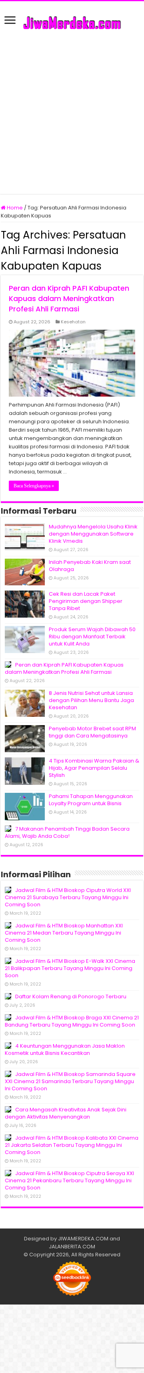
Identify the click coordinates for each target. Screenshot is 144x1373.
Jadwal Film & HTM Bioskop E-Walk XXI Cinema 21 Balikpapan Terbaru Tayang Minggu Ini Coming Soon (70, 968)
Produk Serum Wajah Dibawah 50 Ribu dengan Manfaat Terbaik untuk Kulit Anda (92, 636)
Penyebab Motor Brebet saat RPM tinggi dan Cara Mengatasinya (92, 732)
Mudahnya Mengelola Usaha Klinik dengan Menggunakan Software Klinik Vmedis (93, 534)
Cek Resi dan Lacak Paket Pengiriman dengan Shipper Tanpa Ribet (85, 601)
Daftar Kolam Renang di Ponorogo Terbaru (70, 996)
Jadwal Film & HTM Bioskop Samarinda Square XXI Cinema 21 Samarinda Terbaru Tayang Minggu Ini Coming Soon (70, 1081)
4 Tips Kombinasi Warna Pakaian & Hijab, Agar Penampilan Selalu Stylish (94, 768)
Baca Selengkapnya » (34, 486)
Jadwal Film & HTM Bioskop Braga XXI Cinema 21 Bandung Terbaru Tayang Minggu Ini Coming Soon (72, 1021)
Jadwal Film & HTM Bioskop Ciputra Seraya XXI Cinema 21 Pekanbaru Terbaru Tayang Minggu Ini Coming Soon (69, 1180)
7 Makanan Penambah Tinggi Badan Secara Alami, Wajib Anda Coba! (67, 832)
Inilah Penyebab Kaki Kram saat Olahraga (90, 565)
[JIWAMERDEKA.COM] (72, 22)
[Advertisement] (72, 110)
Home (14, 207)
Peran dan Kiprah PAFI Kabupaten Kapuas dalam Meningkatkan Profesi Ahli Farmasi (69, 298)
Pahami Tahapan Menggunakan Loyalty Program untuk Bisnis (91, 799)
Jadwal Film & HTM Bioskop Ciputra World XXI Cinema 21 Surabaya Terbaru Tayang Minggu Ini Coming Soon (68, 897)
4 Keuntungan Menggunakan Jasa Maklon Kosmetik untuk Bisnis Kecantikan (65, 1049)
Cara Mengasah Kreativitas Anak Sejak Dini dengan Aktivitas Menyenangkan (65, 1113)
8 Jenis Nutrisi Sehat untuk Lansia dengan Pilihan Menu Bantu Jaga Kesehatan (91, 700)
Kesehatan (73, 322)
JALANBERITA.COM (72, 1246)
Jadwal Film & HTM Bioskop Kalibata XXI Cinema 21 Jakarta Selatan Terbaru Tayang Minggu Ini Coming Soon (71, 1145)
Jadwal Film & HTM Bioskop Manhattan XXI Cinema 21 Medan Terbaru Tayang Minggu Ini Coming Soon (64, 933)
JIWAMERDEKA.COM (83, 1238)
